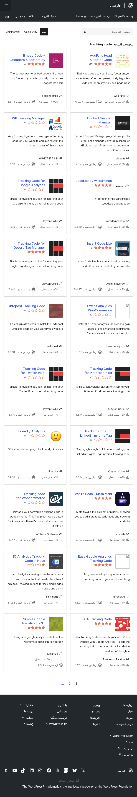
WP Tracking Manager (28, 118)
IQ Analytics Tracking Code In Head (29, 558)
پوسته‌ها (95, 711)
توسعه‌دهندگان (58, 718)
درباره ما (128, 705)
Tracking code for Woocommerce (30, 496)
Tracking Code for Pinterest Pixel (98, 371)
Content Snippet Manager (99, 120)
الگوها (96, 724)
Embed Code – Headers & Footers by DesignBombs (28, 58)
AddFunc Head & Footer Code (101, 57)
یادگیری (62, 705)
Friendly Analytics (31, 431)
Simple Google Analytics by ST (33, 621)
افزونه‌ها (95, 718)
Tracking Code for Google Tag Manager (29, 245)
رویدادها (28, 711)
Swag (27, 724)
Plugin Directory (124, 16)
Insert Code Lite (99, 243)
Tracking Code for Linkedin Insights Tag (96, 433)
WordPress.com (121, 736)
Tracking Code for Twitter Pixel (33, 371)
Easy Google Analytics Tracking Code (95, 558)
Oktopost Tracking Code (26, 306)
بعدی (62, 683)
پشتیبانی (62, 711)
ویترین (96, 705)
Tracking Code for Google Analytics (31, 183)
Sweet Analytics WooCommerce (99, 308)
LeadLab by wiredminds (94, 181)
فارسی (121, 770)
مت (129, 742)
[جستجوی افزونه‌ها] (85, 31)
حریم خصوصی (124, 724)
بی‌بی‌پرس (125, 748)
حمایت (27, 718)
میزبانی (129, 718)
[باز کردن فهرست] (5, 5)
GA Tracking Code (98, 619)
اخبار (130, 711)
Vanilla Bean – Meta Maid (93, 494)
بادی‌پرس (126, 754)
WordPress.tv (56, 724)
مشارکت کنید (25, 705)
